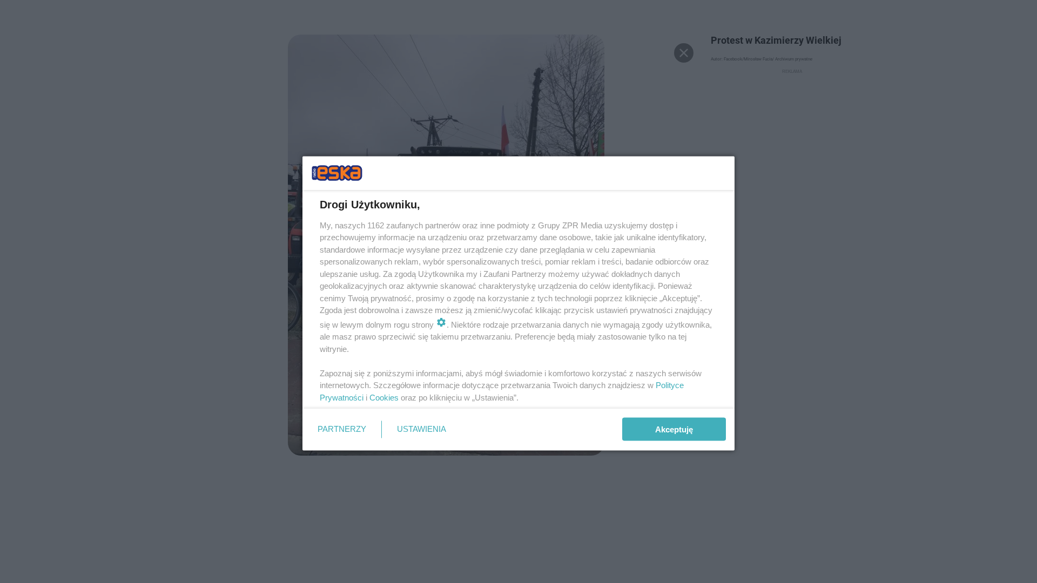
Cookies (384, 397)
